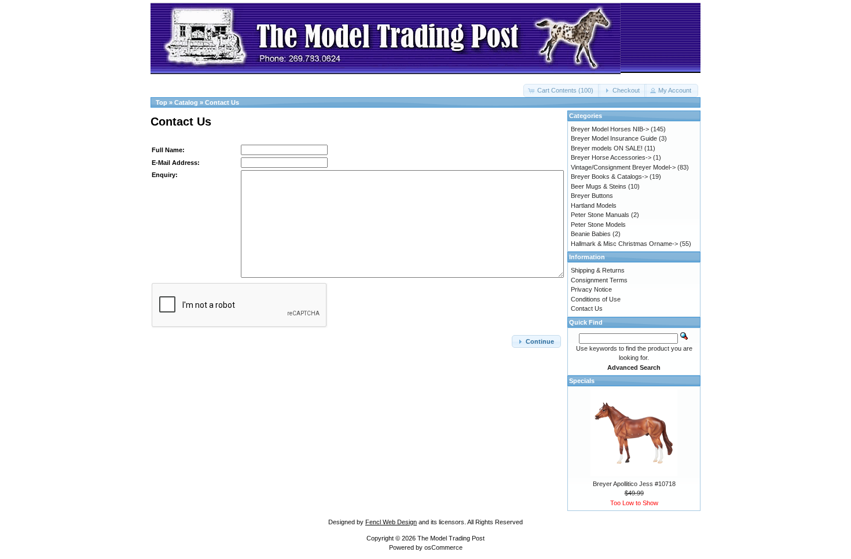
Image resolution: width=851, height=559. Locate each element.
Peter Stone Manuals (600, 214)
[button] (561, 90)
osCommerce (443, 547)
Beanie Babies (591, 233)
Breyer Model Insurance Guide (614, 138)
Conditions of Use (596, 299)
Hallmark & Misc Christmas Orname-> (624, 243)
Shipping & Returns (598, 270)
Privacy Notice (591, 289)
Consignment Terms (599, 280)
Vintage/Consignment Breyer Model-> (623, 167)
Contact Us (222, 102)
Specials (582, 380)
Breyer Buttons (592, 195)
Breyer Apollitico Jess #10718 (634, 483)
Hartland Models (594, 205)
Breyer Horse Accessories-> (611, 157)
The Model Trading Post (451, 538)
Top (161, 102)
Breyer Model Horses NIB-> (610, 129)
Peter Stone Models (598, 224)
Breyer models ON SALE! (607, 148)
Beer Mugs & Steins (598, 186)
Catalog (186, 102)
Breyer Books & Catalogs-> (609, 176)
